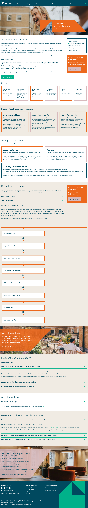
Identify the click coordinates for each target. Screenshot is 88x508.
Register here (57, 29)
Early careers (73, 41)
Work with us (74, 4)
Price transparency (50, 488)
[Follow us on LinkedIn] (2, 488)
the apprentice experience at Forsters (23, 144)
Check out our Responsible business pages (13, 474)
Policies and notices (51, 485)
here (45, 66)
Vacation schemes (74, 46)
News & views (40, 4)
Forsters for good (52, 4)
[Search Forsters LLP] (86, 3)
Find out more (6, 346)
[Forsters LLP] (7, 3)
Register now (7, 77)
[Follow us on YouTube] (10, 488)
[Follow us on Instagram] (7, 488)
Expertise (20, 4)
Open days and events (75, 50)
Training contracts (74, 48)
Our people (30, 4)
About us (63, 4)
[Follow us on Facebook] (4, 488)
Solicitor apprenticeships (76, 43)
